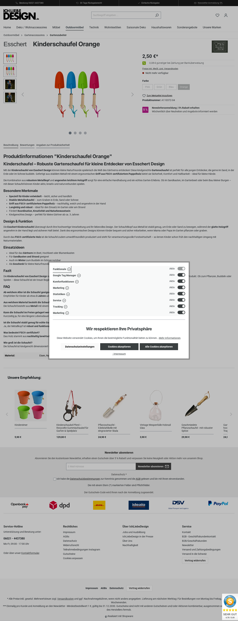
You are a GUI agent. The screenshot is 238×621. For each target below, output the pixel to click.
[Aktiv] (181, 268)
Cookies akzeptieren (119, 346)
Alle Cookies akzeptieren (159, 346)
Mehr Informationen (170, 338)
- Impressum (119, 353)
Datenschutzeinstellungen (79, 346)
